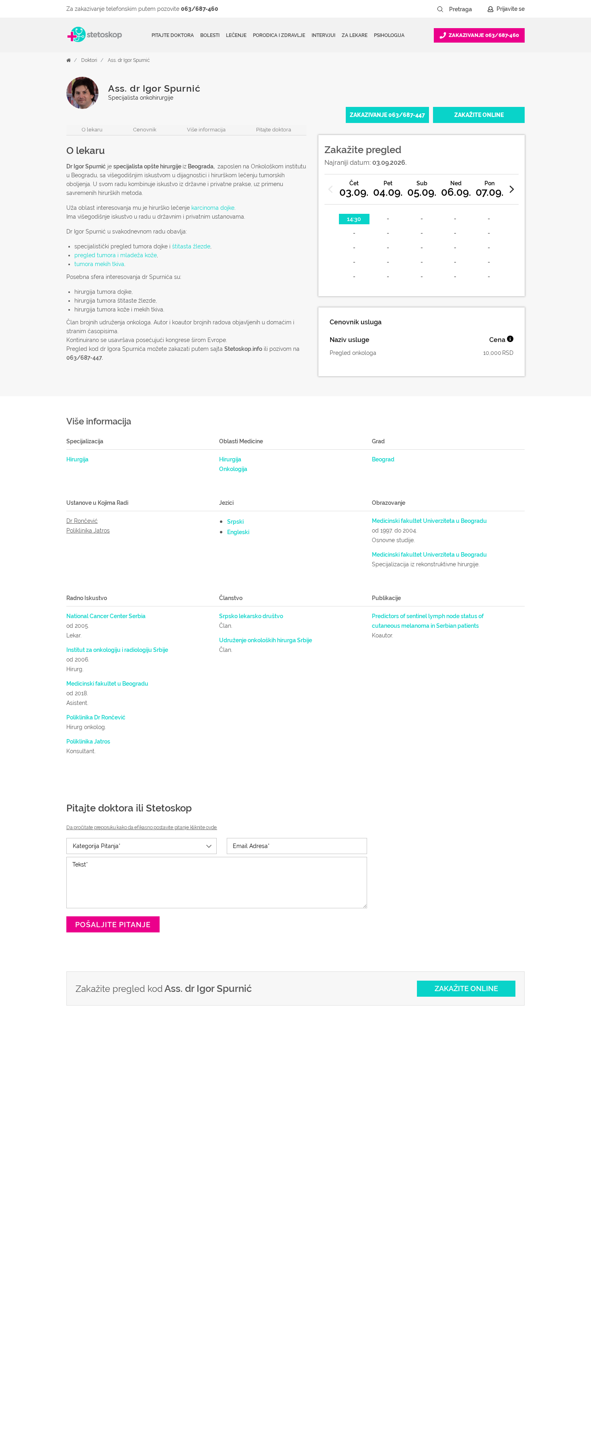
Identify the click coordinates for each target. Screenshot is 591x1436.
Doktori (89, 60)
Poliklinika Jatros (88, 530)
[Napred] (512, 189)
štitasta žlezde (191, 246)
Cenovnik (144, 130)
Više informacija (206, 130)
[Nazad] (330, 189)
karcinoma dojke (212, 208)
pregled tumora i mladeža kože (115, 255)
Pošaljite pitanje (113, 924)
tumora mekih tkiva (99, 264)
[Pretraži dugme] (440, 9)
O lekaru (92, 130)
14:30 (354, 219)
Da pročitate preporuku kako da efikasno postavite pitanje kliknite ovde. (141, 827)
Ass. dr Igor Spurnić (129, 60)
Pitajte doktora (173, 35)
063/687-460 (199, 9)
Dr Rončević (82, 521)
